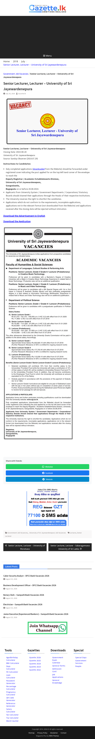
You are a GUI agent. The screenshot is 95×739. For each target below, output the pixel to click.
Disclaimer (54, 733)
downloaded (39, 169)
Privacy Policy (42, 733)
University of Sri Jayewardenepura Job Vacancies (47, 533)
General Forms (58, 666)
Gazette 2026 (35, 657)
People (78, 666)
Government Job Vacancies (15, 73)
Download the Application (17, 221)
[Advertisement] (47, 34)
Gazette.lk (22, 93)
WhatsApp (49, 466)
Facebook (49, 473)
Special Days (80, 657)
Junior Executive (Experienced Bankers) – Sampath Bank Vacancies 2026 (35, 614)
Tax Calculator (12, 715)
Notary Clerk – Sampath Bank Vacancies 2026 (23, 595)
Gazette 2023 (35, 667)
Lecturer (73, 533)
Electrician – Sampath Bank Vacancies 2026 (22, 604)
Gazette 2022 (35, 670)
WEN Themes (54, 736)
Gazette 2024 (35, 663)
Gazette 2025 (35, 660)
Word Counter (12, 721)
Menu (49, 55)
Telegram (49, 479)
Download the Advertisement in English (24, 215)
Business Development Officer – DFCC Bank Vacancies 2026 (29, 585)
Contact (63, 733)
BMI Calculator (12, 663)
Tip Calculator (12, 718)
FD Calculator (12, 672)
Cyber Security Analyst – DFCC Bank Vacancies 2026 (26, 575)
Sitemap (31, 733)
